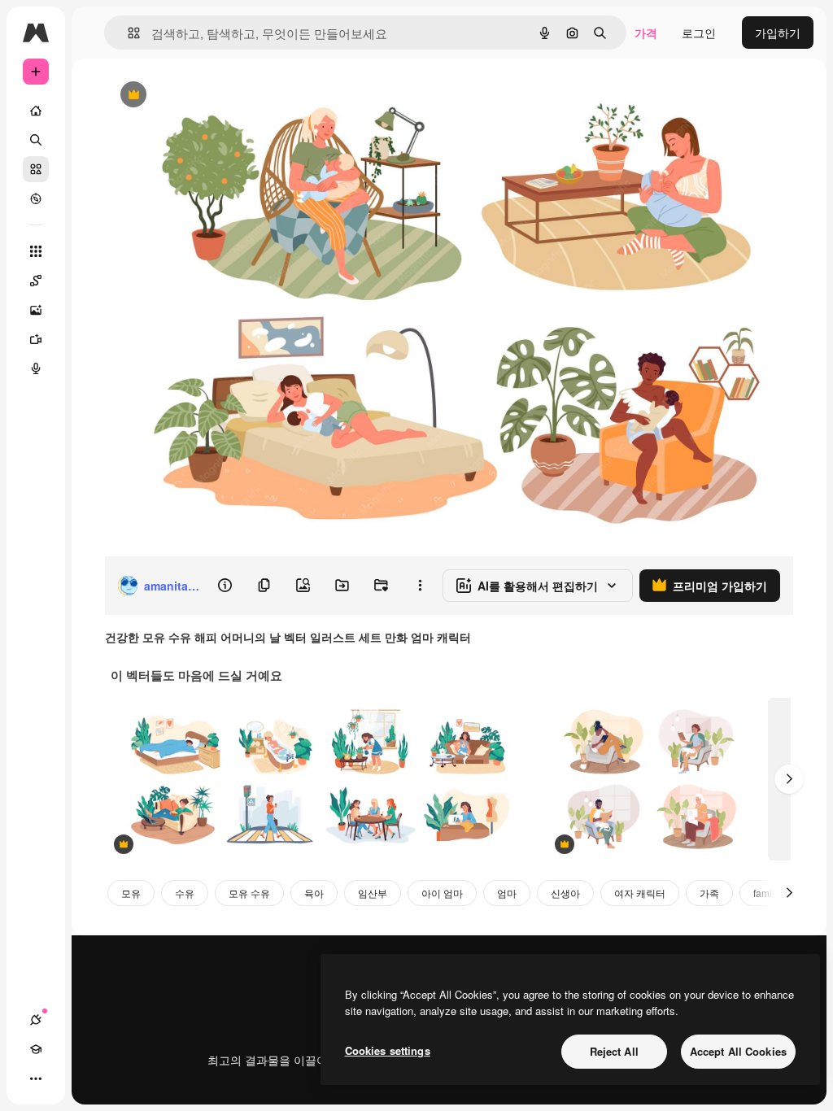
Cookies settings (387, 1050)
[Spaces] (36, 281)
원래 (197, 95)
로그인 (699, 32)
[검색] (36, 140)
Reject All (614, 1051)
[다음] (789, 779)
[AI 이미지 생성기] (36, 310)
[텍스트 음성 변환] (36, 368)
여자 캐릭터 (639, 893)
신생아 (565, 893)
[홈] (36, 111)
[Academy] (36, 1049)
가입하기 (777, 32)
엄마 (507, 893)
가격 (646, 32)
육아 (314, 893)
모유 (131, 893)
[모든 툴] (36, 251)
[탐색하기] (36, 198)
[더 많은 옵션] (419, 585)
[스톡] (36, 169)
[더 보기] (36, 1078)
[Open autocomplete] (127, 33)
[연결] (36, 1020)
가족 (709, 893)
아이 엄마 (442, 893)
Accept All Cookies (738, 1051)
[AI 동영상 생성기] (36, 339)
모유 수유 (249, 893)
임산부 (372, 893)
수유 (184, 893)
